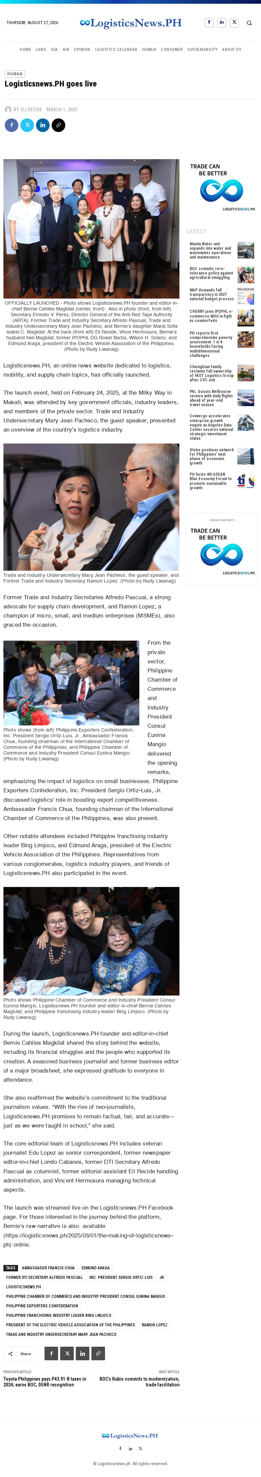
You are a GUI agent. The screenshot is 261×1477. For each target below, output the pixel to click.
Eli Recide (31, 109)
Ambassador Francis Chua (48, 1268)
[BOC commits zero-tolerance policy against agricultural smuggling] (246, 275)
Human (15, 74)
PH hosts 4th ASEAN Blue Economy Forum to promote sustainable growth (211, 481)
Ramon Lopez (155, 1325)
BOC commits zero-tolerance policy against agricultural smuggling (211, 273)
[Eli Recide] (9, 109)
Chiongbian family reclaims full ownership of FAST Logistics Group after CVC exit (212, 373)
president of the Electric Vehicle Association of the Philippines (70, 1325)
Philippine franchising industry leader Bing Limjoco (58, 1315)
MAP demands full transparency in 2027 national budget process (212, 294)
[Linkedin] (221, 22)
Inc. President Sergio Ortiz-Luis (121, 1277)
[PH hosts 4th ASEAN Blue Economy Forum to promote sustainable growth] (246, 480)
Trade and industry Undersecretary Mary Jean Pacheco (61, 1334)
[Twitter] (234, 22)
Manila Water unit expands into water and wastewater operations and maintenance (210, 251)
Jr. (162, 1277)
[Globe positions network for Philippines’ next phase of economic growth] (246, 456)
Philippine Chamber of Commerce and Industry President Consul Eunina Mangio (85, 1296)
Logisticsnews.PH (23, 1287)
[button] (249, 22)
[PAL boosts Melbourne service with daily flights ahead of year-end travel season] (246, 398)
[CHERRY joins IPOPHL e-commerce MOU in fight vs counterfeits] (246, 317)
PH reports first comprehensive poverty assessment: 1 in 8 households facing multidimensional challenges (211, 344)
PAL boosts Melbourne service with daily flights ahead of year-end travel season (211, 398)
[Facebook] (209, 22)
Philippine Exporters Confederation (42, 1306)
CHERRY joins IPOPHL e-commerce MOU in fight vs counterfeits (211, 316)
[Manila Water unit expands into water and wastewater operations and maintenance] (246, 250)
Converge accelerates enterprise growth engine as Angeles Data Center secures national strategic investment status (211, 427)
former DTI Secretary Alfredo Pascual (44, 1277)
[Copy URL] (58, 125)
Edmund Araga (96, 1268)
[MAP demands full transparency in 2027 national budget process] (246, 296)
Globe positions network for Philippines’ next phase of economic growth (212, 457)
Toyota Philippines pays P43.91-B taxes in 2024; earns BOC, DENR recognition (44, 1381)
